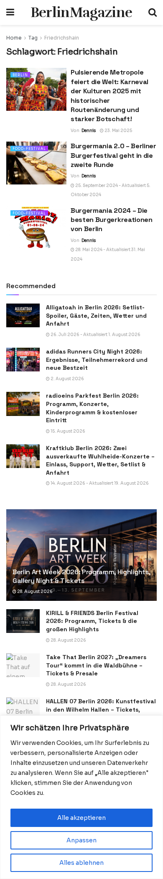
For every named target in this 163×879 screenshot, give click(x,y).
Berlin (20, 75)
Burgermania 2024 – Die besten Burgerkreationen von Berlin (112, 220)
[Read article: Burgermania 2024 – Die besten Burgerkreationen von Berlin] (36, 227)
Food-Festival (29, 149)
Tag (33, 38)
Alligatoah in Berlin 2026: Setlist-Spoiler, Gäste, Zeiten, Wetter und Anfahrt (96, 315)
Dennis (89, 130)
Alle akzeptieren (81, 818)
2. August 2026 (67, 378)
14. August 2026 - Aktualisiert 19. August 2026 (99, 483)
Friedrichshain (61, 38)
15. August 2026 (67, 431)
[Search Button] (152, 12)
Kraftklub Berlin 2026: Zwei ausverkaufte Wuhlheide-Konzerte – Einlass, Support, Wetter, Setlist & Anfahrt (100, 460)
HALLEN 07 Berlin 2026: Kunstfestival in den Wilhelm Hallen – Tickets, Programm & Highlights (101, 709)
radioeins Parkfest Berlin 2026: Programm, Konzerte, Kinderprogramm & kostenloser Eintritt (92, 408)
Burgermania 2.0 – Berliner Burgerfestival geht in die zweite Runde (113, 155)
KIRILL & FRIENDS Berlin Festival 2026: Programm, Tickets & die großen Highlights (92, 621)
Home (14, 38)
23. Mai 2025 (118, 130)
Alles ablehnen (81, 863)
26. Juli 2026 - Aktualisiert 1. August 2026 (95, 334)
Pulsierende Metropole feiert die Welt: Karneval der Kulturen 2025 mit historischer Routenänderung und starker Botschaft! (109, 95)
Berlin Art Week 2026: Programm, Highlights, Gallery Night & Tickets (81, 576)
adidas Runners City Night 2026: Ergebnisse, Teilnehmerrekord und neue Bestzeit (97, 359)
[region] (81, 797)
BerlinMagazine (81, 12)
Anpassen (81, 840)
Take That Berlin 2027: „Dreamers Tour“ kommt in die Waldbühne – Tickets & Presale (96, 665)
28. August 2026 (34, 591)
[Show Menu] (10, 12)
